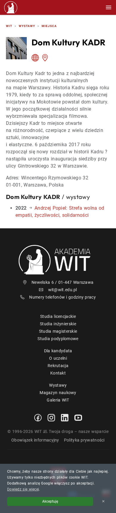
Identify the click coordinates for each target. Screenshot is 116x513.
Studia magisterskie (58, 331)
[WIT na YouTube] (78, 417)
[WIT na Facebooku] (38, 417)
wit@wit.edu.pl (62, 289)
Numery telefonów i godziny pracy (62, 297)
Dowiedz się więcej (23, 489)
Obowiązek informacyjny (35, 440)
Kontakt (58, 373)
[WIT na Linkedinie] (64, 417)
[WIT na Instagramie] (51, 417)
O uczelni (58, 358)
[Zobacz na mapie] (46, 59)
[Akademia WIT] (58, 259)
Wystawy (58, 385)
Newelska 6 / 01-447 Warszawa (62, 282)
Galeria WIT (58, 400)
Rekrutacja (58, 365)
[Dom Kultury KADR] (36, 59)
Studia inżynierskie (58, 323)
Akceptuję (50, 501)
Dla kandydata (58, 350)
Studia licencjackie (58, 316)
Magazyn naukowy (58, 392)
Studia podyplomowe (57, 338)
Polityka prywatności (84, 440)
